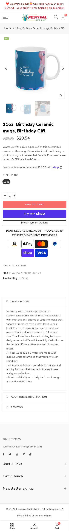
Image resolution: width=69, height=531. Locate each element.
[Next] (63, 68)
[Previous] (6, 68)
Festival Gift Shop (27, 509)
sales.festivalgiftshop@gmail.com (22, 446)
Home (8, 28)
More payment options (34, 222)
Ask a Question (14, 265)
